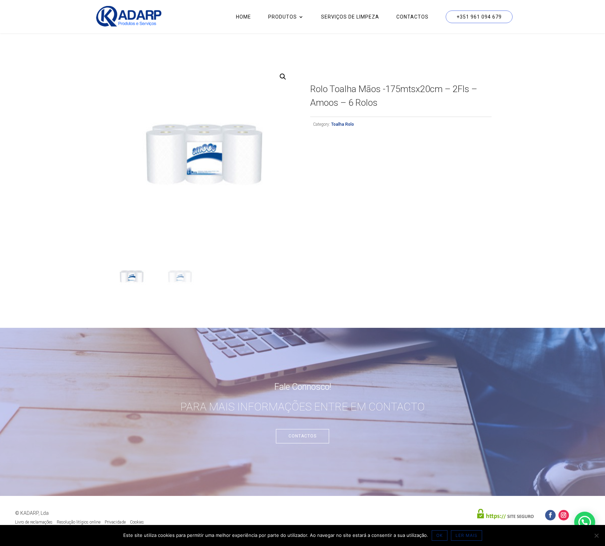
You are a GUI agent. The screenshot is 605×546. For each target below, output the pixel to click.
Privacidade (115, 522)
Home (243, 17)
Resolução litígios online (78, 522)
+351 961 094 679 (479, 17)
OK (439, 535)
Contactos (412, 17)
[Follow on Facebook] (550, 515)
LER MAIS (467, 535)
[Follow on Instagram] (563, 515)
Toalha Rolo (342, 124)
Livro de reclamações (34, 522)
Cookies (137, 522)
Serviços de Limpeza (350, 17)
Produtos (282, 17)
